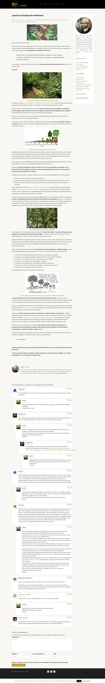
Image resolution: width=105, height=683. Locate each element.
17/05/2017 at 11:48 (25, 606)
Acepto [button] (78, 681)
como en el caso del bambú (29, 307)
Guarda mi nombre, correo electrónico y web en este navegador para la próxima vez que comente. (40, 662)
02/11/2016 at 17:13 (21, 579)
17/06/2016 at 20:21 (21, 415)
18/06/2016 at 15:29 (29, 444)
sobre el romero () (28, 189)
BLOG (23, 671)
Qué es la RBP (79, 64)
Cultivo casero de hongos (82, 86)
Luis (15, 19)
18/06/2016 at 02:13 (25, 427)
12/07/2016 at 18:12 (21, 506)
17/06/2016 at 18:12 (21, 390)
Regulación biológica (16, 21)
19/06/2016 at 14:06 (32, 457)
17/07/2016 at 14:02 (25, 529)
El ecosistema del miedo (82, 62)
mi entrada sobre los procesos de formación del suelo (39, 103)
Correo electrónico (38, 654)
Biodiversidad (45, 19)
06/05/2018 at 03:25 (21, 619)
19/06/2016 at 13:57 (25, 489)
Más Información (86, 681)
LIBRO (20, 671)
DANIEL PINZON (22, 617)
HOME (13, 671)
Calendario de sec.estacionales (84, 85)
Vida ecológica (33, 21)
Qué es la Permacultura (82, 66)
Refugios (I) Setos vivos (82, 81)
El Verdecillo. (63, 373)
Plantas (66, 19)
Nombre (14, 654)
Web (55, 654)
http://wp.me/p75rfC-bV (32, 559)
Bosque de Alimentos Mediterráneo (39, 187)
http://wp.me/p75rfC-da (48, 554)
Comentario (16, 637)
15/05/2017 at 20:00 (21, 596)
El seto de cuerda (80, 83)
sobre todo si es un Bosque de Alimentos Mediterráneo (39, 317)
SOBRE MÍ (16, 671)
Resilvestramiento (26, 21)
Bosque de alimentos (53, 19)
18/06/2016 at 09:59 (21, 472)
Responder (69, 388)
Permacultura (61, 19)
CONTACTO (27, 671)
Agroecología (38, 19)
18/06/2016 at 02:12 (25, 402)
